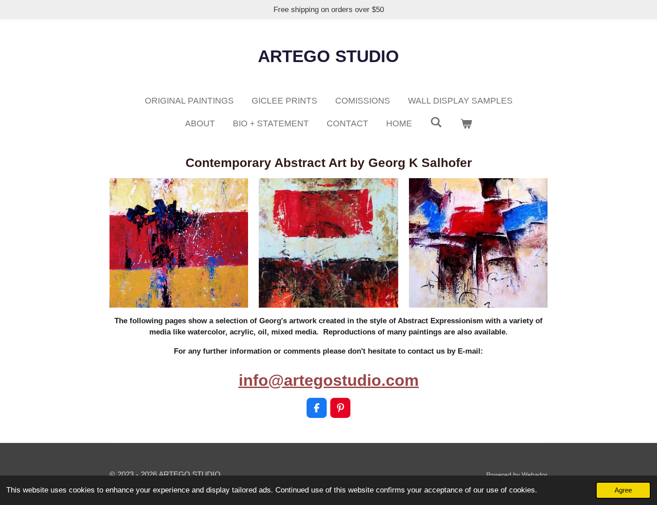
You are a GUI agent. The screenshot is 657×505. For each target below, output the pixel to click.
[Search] (436, 122)
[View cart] (466, 124)
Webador (535, 474)
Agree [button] (623, 490)
